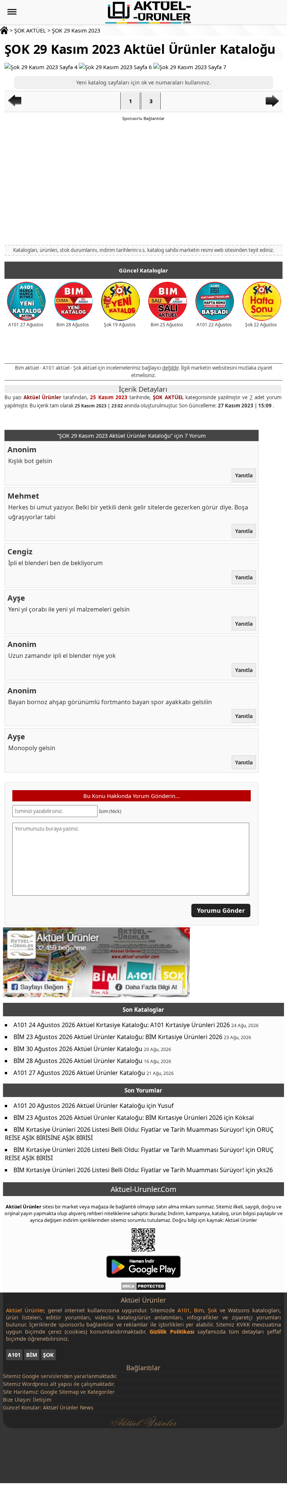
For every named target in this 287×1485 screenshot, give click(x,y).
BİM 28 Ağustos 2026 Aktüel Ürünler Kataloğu (77, 1061)
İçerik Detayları (142, 389)
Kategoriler (101, 1391)
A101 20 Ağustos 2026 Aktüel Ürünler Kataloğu (79, 1106)
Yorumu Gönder (221, 910)
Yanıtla (244, 475)
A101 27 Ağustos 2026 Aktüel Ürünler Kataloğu (79, 1073)
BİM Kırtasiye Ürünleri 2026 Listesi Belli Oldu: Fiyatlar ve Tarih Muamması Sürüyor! (128, 1129)
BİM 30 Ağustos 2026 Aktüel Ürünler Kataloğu (77, 1049)
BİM (31, 1354)
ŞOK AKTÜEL (30, 30)
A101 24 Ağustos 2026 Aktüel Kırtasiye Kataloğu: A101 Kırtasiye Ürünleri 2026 (121, 1025)
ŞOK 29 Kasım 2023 (76, 30)
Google (30, 1376)
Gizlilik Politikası (171, 1331)
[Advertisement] (143, 182)
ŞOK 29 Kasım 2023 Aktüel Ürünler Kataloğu (140, 49)
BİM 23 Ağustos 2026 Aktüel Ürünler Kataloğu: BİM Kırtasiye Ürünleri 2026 (117, 1037)
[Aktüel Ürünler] (148, 12)
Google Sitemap (59, 1391)
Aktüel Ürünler (42, 397)
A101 (14, 1354)
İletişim (42, 1399)
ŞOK (48, 1354)
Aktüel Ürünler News (68, 1407)
